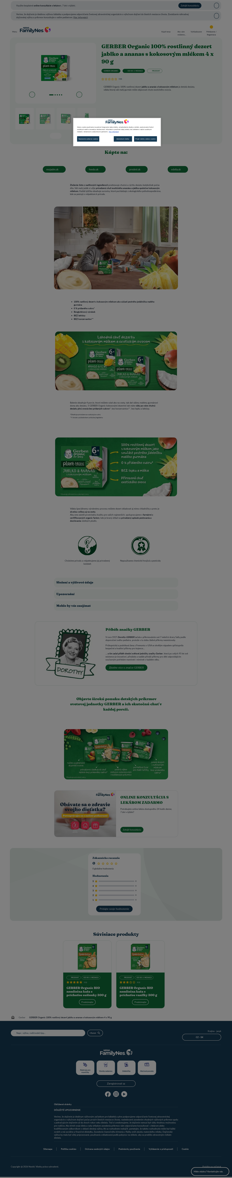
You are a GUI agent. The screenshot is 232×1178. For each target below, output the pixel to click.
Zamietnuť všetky (122, 139)
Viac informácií (114, 132)
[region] (117, 132)
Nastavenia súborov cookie (88, 139)
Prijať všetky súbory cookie (145, 139)
